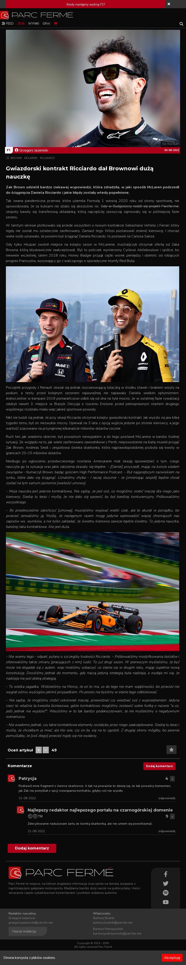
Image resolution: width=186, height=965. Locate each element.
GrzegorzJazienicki (33, 150)
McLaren (30, 158)
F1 (8, 150)
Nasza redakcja (24, 931)
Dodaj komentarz (159, 766)
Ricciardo (47, 158)
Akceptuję (172, 957)
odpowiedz (167, 798)
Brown (16, 158)
